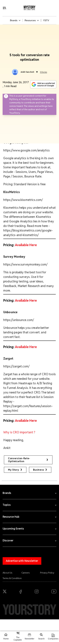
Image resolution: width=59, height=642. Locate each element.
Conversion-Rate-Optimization (19, 460)
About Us (7, 572)
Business (38, 469)
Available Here (26, 245)
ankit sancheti (27, 72)
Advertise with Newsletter (22, 561)
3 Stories (43, 72)
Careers (25, 572)
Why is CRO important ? (19, 432)
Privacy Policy (47, 572)
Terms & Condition (12, 578)
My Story (13, 469)
